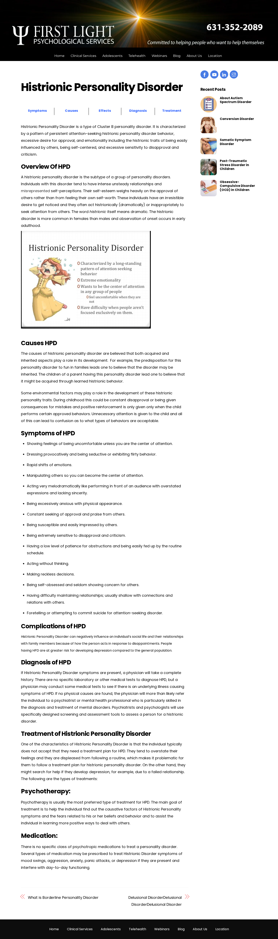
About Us (194, 56)
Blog (177, 56)
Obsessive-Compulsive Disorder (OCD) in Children (237, 186)
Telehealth (137, 56)
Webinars (159, 56)
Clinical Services (83, 56)
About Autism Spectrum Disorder (236, 100)
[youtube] (214, 74)
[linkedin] (224, 74)
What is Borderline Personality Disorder (63, 897)
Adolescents (112, 56)
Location (215, 56)
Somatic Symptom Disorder (235, 142)
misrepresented (35, 190)
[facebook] (204, 74)
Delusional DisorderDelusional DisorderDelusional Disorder (155, 901)
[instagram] (234, 74)
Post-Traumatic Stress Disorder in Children (234, 165)
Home (59, 56)
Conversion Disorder (237, 119)
